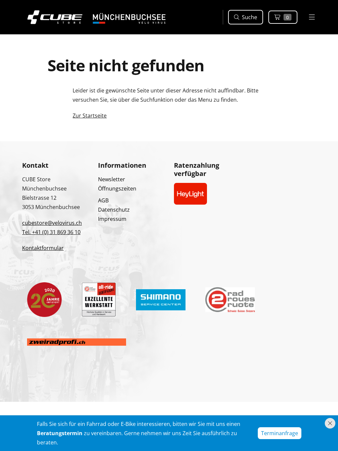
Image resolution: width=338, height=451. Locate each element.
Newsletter (111, 179)
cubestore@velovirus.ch (52, 222)
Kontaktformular (43, 248)
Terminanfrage (279, 433)
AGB (103, 200)
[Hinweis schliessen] (330, 423)
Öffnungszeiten (117, 188)
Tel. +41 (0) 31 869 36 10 (51, 232)
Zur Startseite (90, 115)
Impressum (112, 219)
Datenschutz (114, 209)
